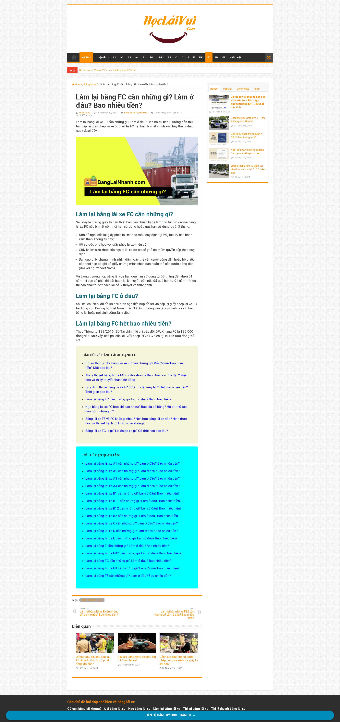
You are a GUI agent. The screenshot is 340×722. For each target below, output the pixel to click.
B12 (161, 57)
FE (223, 57)
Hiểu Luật (235, 57)
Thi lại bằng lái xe (195, 709)
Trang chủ (74, 57)
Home (78, 84)
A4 (136, 57)
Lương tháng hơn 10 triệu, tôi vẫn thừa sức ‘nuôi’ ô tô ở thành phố (248, 169)
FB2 (201, 57)
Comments (243, 88)
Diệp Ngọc (84, 112)
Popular (227, 88)
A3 (129, 57)
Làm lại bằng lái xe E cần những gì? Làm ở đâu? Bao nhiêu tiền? (99, 611)
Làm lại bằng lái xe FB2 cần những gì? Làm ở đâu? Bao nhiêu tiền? (174, 613)
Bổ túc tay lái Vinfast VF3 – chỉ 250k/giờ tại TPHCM (107, 70)
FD (216, 57)
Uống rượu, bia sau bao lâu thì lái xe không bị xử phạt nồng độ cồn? (93, 660)
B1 (144, 57)
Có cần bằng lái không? (84, 709)
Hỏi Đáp (86, 57)
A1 (114, 57)
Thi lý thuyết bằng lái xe (228, 709)
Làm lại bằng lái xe (92, 600)
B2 (169, 57)
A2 (121, 57)
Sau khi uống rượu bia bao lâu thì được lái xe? (137, 658)
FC (209, 57)
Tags (257, 88)
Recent (214, 88)
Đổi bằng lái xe (115, 709)
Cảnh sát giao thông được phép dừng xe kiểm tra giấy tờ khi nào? (179, 660)
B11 (152, 57)
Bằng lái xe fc (91, 84)
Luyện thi (100, 57)
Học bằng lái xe (139, 709)
